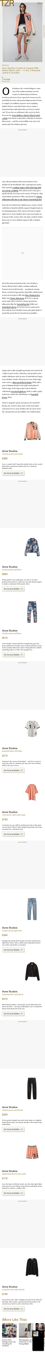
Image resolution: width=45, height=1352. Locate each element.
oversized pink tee (18, 391)
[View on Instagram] (22, 253)
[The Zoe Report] (7, 3)
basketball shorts (9, 307)
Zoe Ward (7, 79)
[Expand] (34, 1332)
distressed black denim (22, 382)
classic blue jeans (17, 298)
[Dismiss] (41, 1332)
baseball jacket (23, 304)
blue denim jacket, (32, 295)
